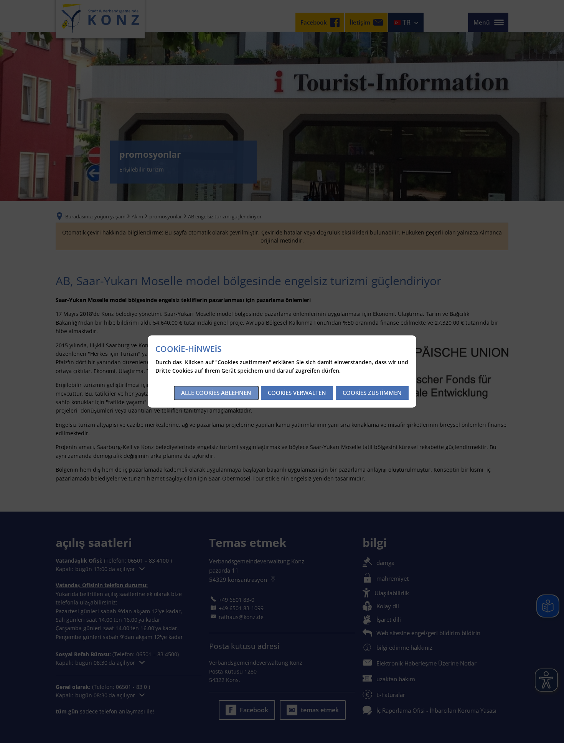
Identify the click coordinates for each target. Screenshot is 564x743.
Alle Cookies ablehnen (216, 392)
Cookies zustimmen (372, 392)
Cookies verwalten (297, 392)
